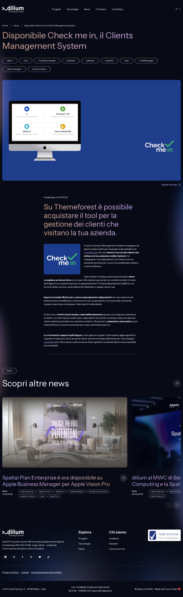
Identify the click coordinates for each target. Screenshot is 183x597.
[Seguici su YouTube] (40, 557)
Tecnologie (72, 9)
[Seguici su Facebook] (22, 557)
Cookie (25, 572)
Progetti (56, 9)
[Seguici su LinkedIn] (5, 557)
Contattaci (117, 9)
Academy (114, 538)
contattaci (49, 342)
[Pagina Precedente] (168, 505)
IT (177, 9)
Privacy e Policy (10, 572)
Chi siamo (101, 9)
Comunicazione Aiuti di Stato (46, 572)
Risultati (113, 543)
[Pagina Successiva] (177, 505)
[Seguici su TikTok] (48, 557)
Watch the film (169, 184)
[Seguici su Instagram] (14, 557)
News (87, 9)
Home (5, 25)
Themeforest (91, 252)
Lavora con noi (117, 548)
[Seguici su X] (31, 557)
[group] (91, 449)
